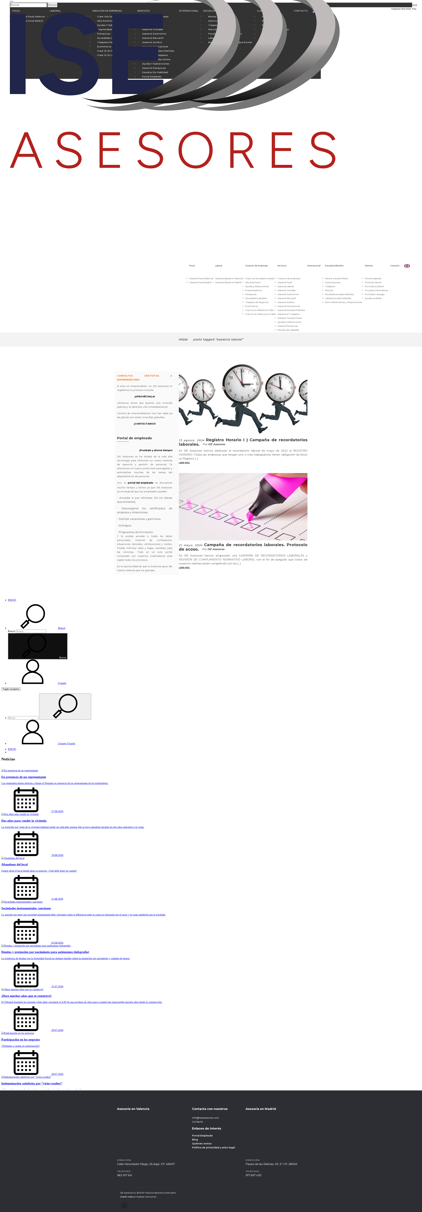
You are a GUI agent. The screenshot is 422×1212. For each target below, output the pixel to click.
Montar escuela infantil (336, 278)
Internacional (313, 265)
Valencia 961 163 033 (401, 11)
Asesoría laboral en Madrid (228, 282)
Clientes (369, 265)
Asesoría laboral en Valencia (229, 278)
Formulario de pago (375, 294)
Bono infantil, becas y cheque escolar (343, 302)
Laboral (218, 265)
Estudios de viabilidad (288, 330)
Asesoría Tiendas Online (290, 318)
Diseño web (126, 1197)
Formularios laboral (374, 286)
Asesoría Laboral (286, 286)
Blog (195, 1139)
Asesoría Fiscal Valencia (201, 278)
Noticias (329, 290)
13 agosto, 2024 (192, 440)
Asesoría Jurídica (286, 302)
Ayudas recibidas (373, 298)
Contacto (395, 265)
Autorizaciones (332, 282)
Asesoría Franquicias (288, 326)
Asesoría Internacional (289, 306)
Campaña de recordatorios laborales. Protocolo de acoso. (243, 547)
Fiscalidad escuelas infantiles (339, 294)
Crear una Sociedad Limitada (259, 278)
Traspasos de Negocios (256, 302)
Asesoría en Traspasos (289, 314)
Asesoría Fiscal (285, 282)
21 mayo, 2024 (191, 545)
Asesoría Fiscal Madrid (200, 282)
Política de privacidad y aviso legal (213, 1147)
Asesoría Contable (287, 290)
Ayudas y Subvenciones (257, 286)
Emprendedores (253, 290)
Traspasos (330, 286)
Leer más (184, 463)
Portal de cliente (373, 282)
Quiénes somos (202, 1143)
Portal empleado (373, 278)
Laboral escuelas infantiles (338, 298)
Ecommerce (251, 306)
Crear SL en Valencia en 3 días (260, 314)
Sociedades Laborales (256, 298)
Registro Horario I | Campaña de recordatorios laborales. (243, 442)
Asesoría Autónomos (288, 294)
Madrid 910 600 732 (400, 18)
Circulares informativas (376, 290)
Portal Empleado (202, 1135)
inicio (183, 339)
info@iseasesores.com (205, 1117)
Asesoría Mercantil (287, 298)
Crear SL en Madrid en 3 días (259, 310)
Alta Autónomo (253, 282)
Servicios (281, 265)
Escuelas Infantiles (334, 265)
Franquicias (250, 294)
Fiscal (192, 265)
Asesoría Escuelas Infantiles (291, 310)
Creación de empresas (256, 265)
